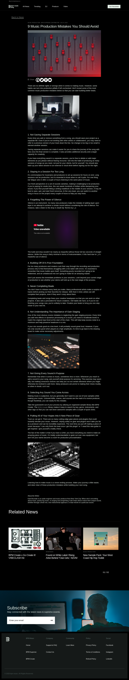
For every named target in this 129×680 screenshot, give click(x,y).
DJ (46, 6)
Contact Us (50, 652)
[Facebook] (38, 80)
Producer (55, 6)
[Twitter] (42, 80)
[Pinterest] (46, 80)
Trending (37, 6)
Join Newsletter (114, 6)
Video (65, 6)
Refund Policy (91, 659)
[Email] (50, 80)
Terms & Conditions (93, 652)
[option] (27, 543)
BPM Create (43, 407)
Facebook (109, 645)
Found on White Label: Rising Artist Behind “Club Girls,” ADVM (61, 556)
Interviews (49, 552)
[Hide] (36, 84)
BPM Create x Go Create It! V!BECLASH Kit (22, 556)
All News (26, 6)
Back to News (17, 17)
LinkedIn (109, 659)
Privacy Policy (91, 645)
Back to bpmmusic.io (14, 1)
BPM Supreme (31, 652)
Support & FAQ (51, 645)
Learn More (70, 645)
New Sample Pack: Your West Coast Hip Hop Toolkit (98, 556)
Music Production (34, 22)
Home (28, 645)
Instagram (109, 652)
